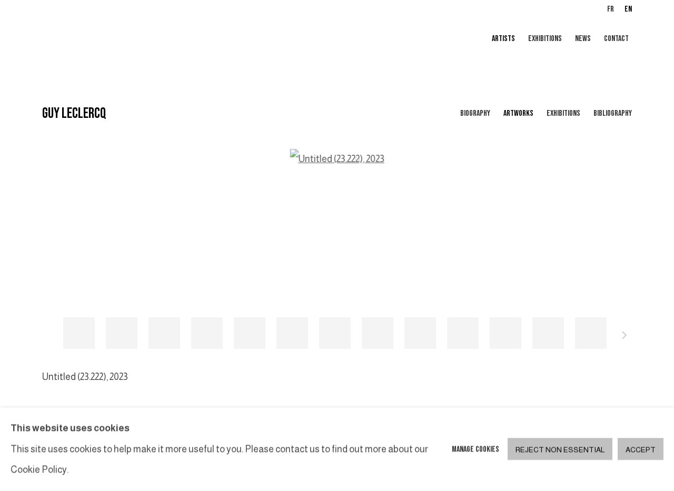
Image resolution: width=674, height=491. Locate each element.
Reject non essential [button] (560, 450)
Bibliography (612, 113)
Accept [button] (641, 450)
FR (610, 9)
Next (624, 336)
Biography (475, 113)
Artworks (518, 113)
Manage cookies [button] (475, 449)
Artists (503, 39)
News (583, 39)
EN (628, 9)
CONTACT (616, 39)
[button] (79, 333)
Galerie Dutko (168, 39)
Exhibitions (545, 39)
